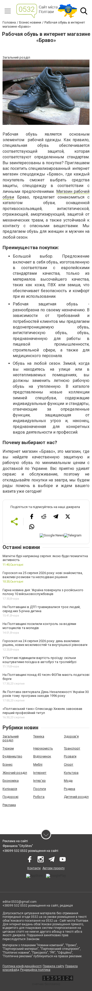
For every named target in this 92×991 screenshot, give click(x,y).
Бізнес (8, 764)
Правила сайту (53, 966)
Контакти (34, 868)
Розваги (70, 756)
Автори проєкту (53, 868)
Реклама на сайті (15, 841)
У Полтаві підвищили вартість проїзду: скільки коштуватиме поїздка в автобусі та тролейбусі (39, 660)
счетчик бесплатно (46, 984)
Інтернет (40, 773)
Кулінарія (10, 789)
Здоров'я (71, 736)
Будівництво (12, 756)
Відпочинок (42, 756)
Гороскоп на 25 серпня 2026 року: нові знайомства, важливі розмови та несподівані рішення (43, 575)
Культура (71, 773)
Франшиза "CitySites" (18, 846)
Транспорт (72, 748)
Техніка (38, 736)
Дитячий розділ (76, 797)
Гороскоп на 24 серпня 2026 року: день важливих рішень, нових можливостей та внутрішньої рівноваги (45, 643)
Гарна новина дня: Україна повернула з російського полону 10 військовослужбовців (43, 592)
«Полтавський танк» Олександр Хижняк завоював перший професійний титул (42, 711)
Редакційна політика (35, 970)
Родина (69, 789)
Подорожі (10, 797)
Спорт (68, 764)
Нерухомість (43, 748)
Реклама (9, 805)
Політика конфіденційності (22, 966)
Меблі (37, 764)
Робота (38, 797)
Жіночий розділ (15, 773)
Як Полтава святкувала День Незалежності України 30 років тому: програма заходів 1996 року (46, 694)
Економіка (11, 781)
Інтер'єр (39, 781)
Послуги (39, 789)
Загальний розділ (11, 738)
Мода (68, 781)
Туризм (8, 748)
